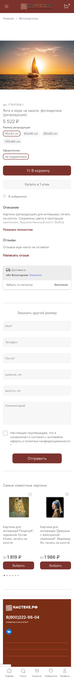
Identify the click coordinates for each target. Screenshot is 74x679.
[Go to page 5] (15, 575)
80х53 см (50, 133)
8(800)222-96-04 (22, 617)
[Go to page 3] (9, 575)
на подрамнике (16, 157)
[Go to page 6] (18, 575)
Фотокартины (28, 18)
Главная (8, 18)
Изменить (35, 275)
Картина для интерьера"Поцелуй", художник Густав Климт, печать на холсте (18, 535)
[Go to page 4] (12, 575)
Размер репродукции (16, 127)
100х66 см (12, 141)
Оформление (11, 150)
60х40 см (31, 133)
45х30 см (11, 133)
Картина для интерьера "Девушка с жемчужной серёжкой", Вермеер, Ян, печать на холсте (55, 535)
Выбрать (18, 565)
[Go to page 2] (7, 575)
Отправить (37, 458)
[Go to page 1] (4, 575)
